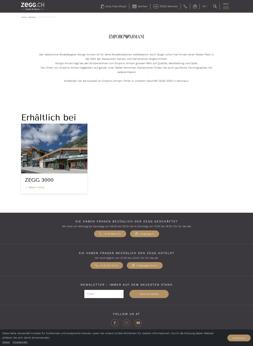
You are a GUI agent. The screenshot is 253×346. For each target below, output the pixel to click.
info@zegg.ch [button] (146, 233)
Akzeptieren (239, 338)
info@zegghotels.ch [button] (146, 265)
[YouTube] (138, 324)
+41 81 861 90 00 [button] (108, 265)
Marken (32, 17)
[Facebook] (114, 324)
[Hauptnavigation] (226, 8)
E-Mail (91, 294)
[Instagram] (126, 324)
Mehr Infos (37, 187)
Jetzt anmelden (149, 293)
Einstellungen (20, 342)
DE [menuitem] (204, 6)
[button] (185, 6)
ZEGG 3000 (39, 180)
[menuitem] (113, 6)
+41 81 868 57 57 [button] (112, 233)
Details (6, 342)
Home (24, 17)
